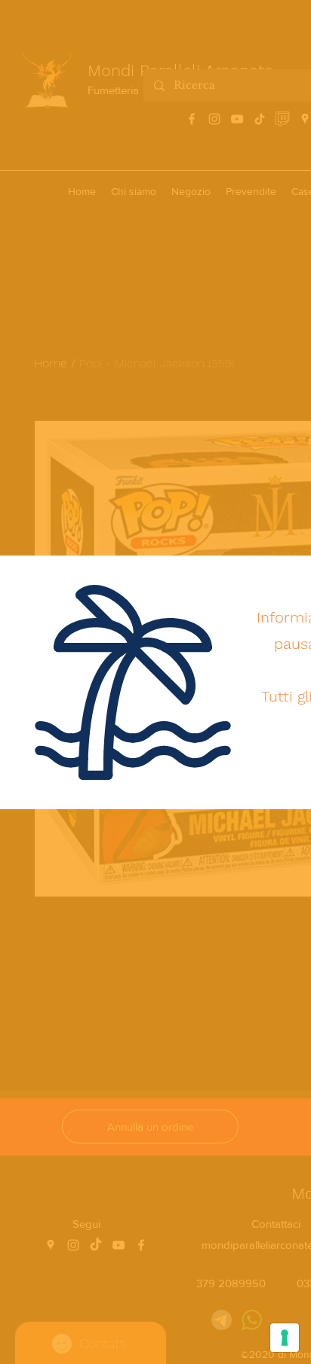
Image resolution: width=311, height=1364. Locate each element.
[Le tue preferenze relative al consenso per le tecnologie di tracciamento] (284, 1337)
